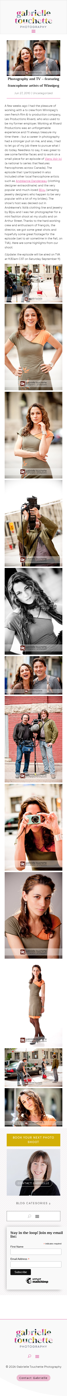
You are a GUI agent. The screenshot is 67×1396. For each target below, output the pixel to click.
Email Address (19, 1259)
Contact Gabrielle (33, 1378)
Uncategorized (43, 93)
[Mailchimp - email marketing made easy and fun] (37, 1283)
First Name (16, 1246)
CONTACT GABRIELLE (33, 1183)
